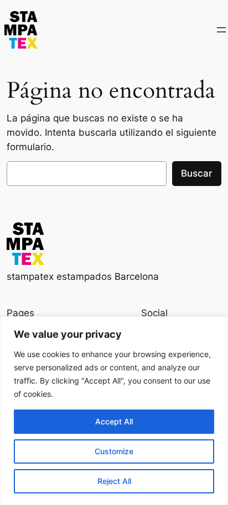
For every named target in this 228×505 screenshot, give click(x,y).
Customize (114, 451)
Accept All (114, 421)
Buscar (197, 173)
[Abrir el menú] (221, 29)
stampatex (67, 29)
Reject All (114, 481)
